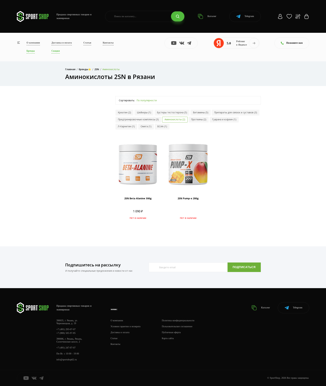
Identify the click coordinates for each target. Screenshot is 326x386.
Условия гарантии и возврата (125, 326)
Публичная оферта (171, 332)
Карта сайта (168, 338)
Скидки (55, 51)
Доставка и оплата (61, 42)
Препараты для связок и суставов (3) (235, 112)
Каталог (211, 16)
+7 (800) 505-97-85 (66, 333)
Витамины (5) (200, 112)
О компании (33, 42)
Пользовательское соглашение (177, 326)
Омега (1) (146, 126)
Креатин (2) (124, 112)
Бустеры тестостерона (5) (172, 112)
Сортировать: (127, 100)
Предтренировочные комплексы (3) (138, 119)
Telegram (249, 16)
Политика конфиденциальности (178, 320)
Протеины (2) (198, 119)
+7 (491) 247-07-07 (66, 347)
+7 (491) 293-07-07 (66, 329)
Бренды (30, 51)
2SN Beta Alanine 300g (138, 198)
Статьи (87, 42)
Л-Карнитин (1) (126, 126)
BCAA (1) (162, 126)
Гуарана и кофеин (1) (224, 119)
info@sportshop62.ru (66, 359)
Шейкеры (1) (144, 112)
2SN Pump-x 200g (188, 198)
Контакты (108, 42)
